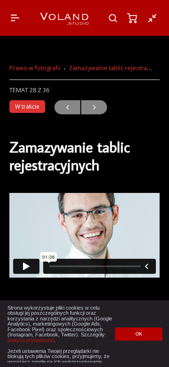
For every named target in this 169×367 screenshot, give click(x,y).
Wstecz (67, 107)
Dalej (94, 107)
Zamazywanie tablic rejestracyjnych (118, 68)
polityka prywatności (31, 340)
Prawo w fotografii (35, 68)
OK (138, 333)
